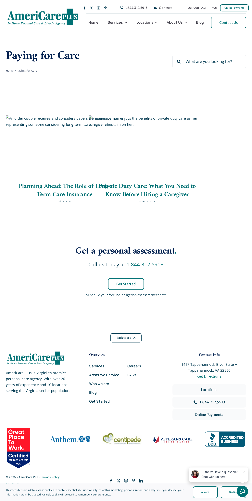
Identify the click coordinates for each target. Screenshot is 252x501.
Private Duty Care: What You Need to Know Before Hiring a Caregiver (147, 190)
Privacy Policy (51, 477)
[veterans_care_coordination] (173, 438)
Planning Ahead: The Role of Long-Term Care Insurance (64, 190)
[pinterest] (105, 8)
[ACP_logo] (43, 9)
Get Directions (209, 376)
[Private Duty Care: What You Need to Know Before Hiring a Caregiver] (147, 145)
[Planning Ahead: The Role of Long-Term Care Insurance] (64, 145)
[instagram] (98, 8)
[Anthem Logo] (70, 434)
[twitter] (91, 8)
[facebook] (84, 8)
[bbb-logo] (225, 433)
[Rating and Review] (23, 448)
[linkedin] (141, 480)
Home (10, 70)
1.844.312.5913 (145, 264)
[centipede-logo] (122, 434)
